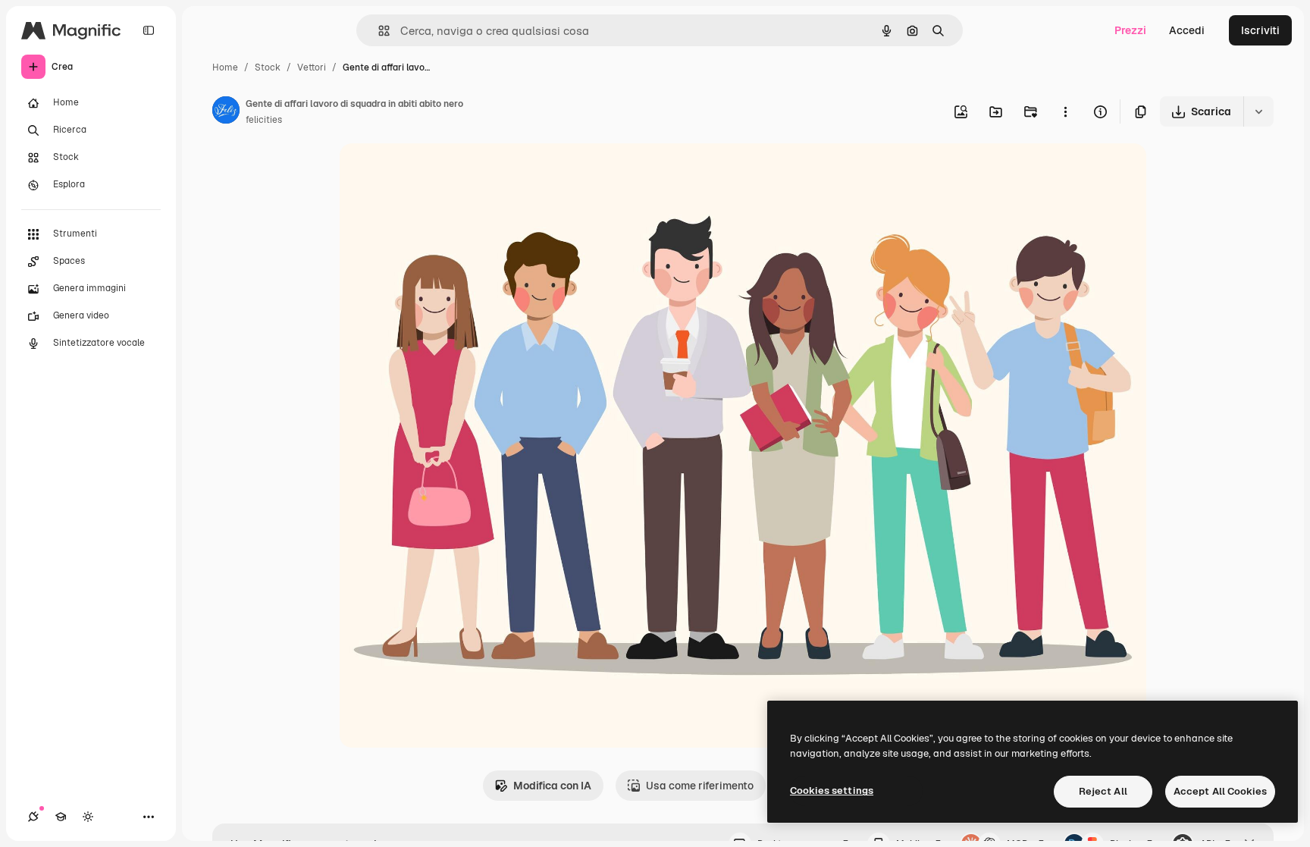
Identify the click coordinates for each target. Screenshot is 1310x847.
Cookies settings (831, 790)
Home (225, 67)
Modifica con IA (552, 785)
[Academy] (61, 817)
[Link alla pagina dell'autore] (226, 112)
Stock (267, 67)
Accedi (1187, 30)
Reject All (1103, 791)
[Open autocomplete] (378, 30)
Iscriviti (1260, 30)
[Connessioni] (33, 817)
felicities (264, 120)
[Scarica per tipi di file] (1258, 111)
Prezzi (1130, 30)
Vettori (311, 67)
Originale (439, 172)
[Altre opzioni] (1065, 111)
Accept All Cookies (1220, 791)
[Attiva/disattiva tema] (88, 817)
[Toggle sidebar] (148, 30)
